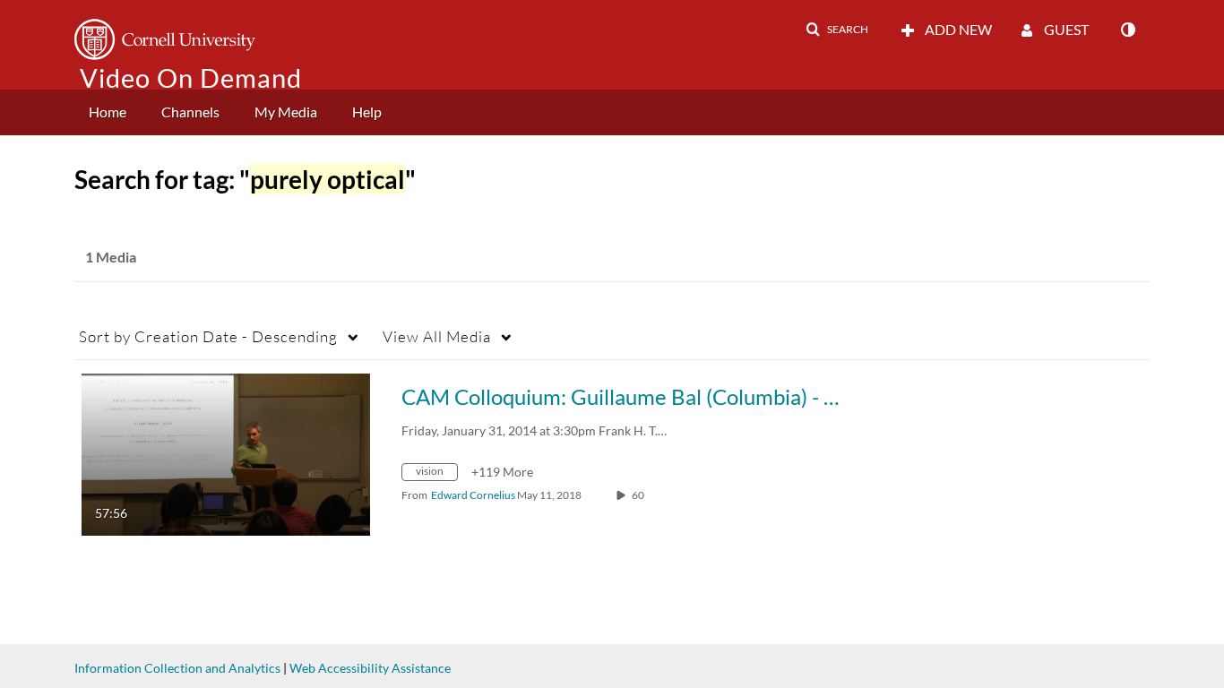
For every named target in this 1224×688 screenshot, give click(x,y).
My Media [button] (285, 111)
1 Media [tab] (110, 256)
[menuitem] (107, 112)
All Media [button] (437, 336)
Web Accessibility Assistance (370, 667)
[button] (837, 29)
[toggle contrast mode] (1127, 29)
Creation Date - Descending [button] (208, 336)
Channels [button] (190, 111)
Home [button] (107, 111)
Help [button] (367, 111)
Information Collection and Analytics (177, 667)
